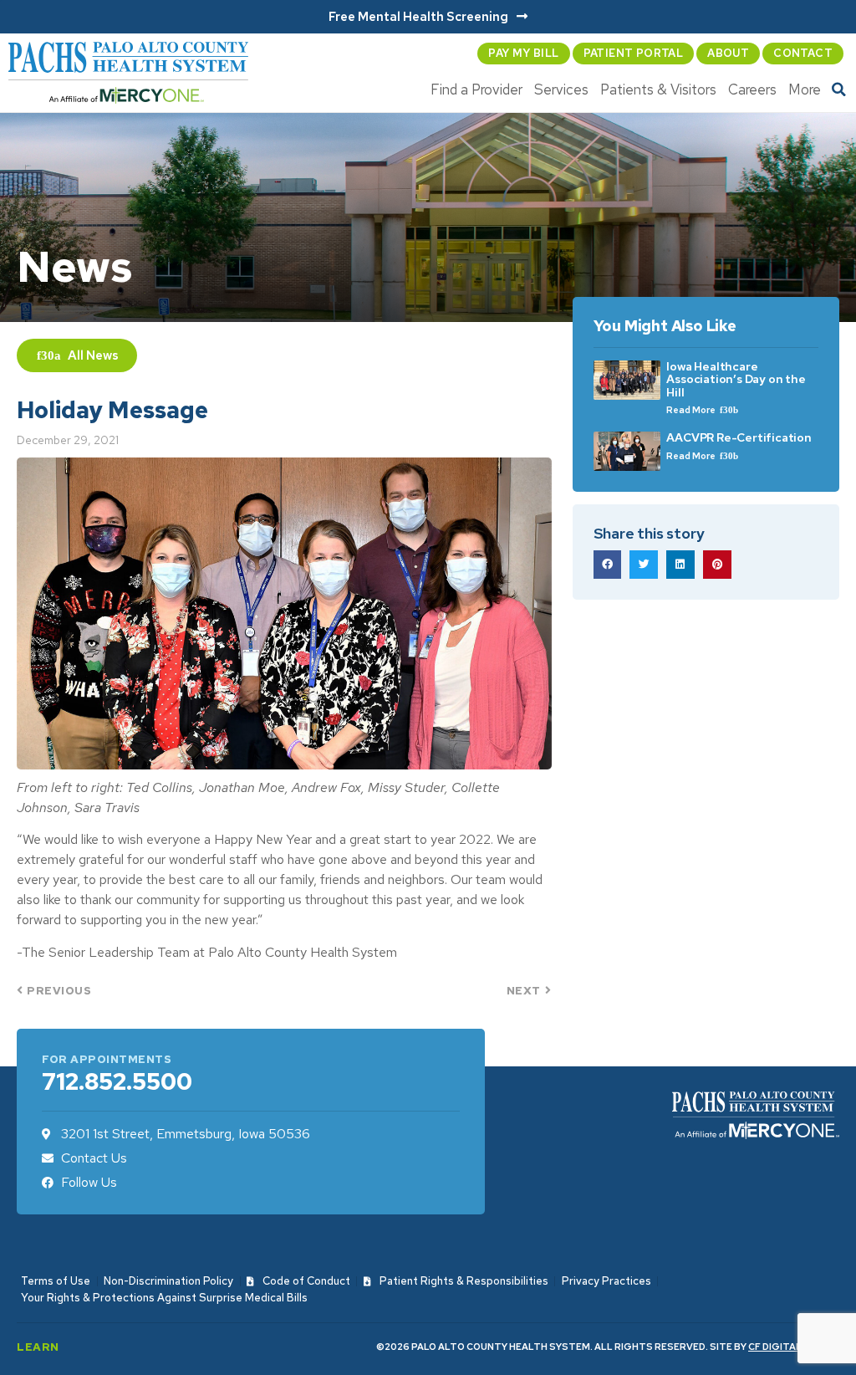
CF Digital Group (793, 1346)
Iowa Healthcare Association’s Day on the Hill (735, 379)
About (728, 53)
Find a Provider (476, 89)
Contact (803, 53)
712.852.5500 (117, 1081)
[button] (839, 89)
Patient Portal (633, 53)
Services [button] (561, 89)
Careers (752, 89)
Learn (38, 1347)
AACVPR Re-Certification (738, 437)
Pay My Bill (523, 53)
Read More (691, 410)
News (102, 355)
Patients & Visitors (658, 89)
